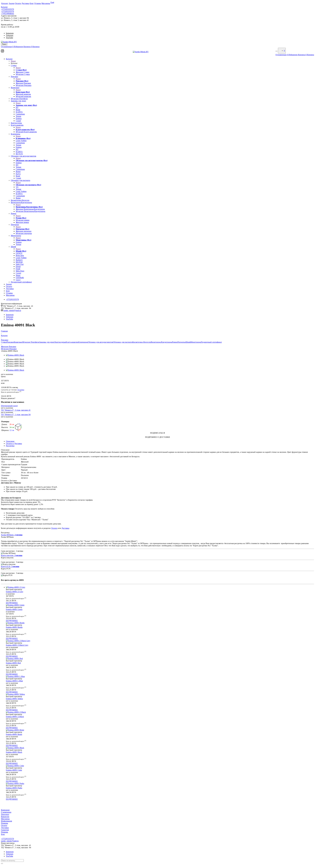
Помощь (4, 823)
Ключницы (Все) (23, 138)
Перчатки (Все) (22, 229)
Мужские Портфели (30, 342)
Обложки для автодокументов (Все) (31, 160)
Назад (13, 61)
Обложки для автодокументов (100, 342)
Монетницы (196, 342)
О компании (6, 812)
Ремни (174, 342)
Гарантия (5, 830)
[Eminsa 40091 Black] (15, 355)
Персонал (5, 814)
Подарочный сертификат (211, 342)
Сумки (4, 342)
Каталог (4, 7)
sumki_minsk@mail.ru (12, 310)
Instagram (10, 33)
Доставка (65, 528)
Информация (6, 821)
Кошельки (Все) (23, 92)
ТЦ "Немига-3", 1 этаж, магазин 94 (16, 414)
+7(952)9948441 (7, 14)
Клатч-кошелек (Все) (25, 129)
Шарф (188, 342)
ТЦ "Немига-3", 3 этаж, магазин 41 (16, 410)
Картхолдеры (60, 342)
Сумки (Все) (21, 70)
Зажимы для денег (47, 342)
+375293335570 (7, 9)
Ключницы (83, 342)
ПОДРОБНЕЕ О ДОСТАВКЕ (157, 437)
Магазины (5, 819)
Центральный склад (9, 406)
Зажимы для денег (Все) (26, 105)
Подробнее (20, 390)
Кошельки (18, 342)
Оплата (54, 528)
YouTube (9, 38)
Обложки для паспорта (122, 342)
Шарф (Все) (21, 251)
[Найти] (2, 863)
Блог (3, 834)
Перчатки (181, 342)
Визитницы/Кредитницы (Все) (29, 207)
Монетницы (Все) (23, 240)
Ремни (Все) (21, 218)
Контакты (5, 836)
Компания (5, 810)
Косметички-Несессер (141, 342)
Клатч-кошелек (72, 342)
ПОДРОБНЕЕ (12, 603)
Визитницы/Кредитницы (161, 342)
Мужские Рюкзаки (9, 349)
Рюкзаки (10, 342)
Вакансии (5, 817)
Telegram (9, 35)
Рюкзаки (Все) (22, 81)
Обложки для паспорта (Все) (28, 185)
